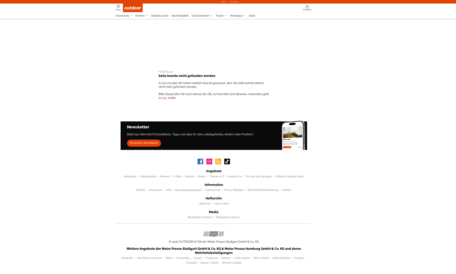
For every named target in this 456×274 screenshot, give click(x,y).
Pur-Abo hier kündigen (259, 176)
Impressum (155, 190)
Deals (252, 15)
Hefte (223, 1)
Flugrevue (212, 258)
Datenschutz (213, 190)
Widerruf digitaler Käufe (290, 176)
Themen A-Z (216, 176)
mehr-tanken (242, 258)
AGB (168, 190)
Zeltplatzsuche (160, 15)
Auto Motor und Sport (149, 258)
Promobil (191, 262)
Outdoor (299, 258)
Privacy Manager (234, 190)
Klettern (140, 15)
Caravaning (183, 258)
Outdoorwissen (200, 15)
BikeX (169, 258)
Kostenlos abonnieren (144, 143)
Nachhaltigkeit (180, 15)
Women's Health (232, 262)
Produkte (233, 1)
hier (164, 98)
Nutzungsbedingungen (188, 190)
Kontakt (140, 190)
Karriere (286, 190)
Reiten (202, 176)
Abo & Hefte (222, 203)
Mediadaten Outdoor (200, 217)
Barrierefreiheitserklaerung (263, 190)
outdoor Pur (235, 176)
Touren (220, 15)
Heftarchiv (205, 203)
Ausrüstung (122, 15)
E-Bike (177, 176)
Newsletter (130, 176)
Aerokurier (127, 258)
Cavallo (197, 258)
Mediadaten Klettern (228, 217)
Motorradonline (281, 258)
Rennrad (165, 176)
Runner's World (209, 262)
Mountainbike (148, 176)
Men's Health (261, 258)
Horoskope (236, 15)
